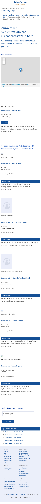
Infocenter (7, 470)
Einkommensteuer (9, 481)
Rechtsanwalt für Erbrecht (13, 438)
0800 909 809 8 (8, 11)
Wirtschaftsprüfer (24, 458)
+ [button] (4, 59)
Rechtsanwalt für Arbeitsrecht (14, 432)
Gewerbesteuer (8, 486)
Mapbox (4, 86)
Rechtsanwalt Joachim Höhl (11, 111)
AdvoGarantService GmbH (16, 494)
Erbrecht (21, 471)
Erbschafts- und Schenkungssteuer (9, 484)
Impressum (7, 458)
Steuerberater (23, 453)
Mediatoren (22, 460)
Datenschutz (7, 456)
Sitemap (6, 451)
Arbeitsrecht (23, 468)
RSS (5, 453)
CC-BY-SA (29, 84)
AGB (5, 455)
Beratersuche (8, 468)
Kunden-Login (8, 460)
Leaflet (3, 84)
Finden (8, 421)
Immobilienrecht (24, 473)
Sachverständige (24, 455)
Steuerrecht (22, 470)
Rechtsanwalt (14, 15)
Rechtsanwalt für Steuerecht (13, 435)
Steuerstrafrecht (9, 488)
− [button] (4, 62)
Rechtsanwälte (23, 451)
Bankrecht (22, 475)
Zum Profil (4, 122)
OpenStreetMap (16, 84)
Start (5, 15)
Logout (6, 462)
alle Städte (24, 15)
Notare (21, 456)
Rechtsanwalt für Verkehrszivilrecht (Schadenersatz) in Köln (18, 18)
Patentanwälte (23, 462)
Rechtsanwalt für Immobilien (14, 440)
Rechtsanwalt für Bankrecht (13, 443)
